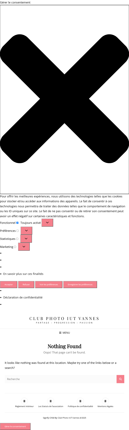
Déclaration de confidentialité (22, 297)
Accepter (9, 284)
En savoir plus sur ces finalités (23, 274)
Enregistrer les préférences (80, 284)
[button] (64, 99)
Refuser (26, 284)
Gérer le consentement (15, 426)
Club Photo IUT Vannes (64, 318)
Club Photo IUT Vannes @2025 (72, 417)
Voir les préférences (49, 284)
